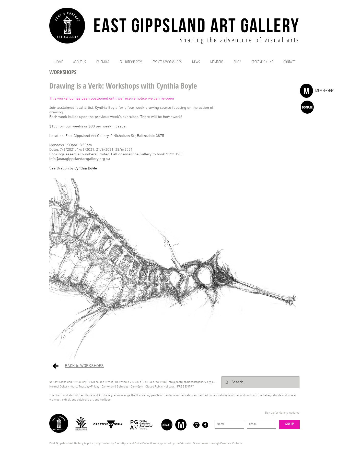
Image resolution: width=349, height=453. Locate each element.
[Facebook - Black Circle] (205, 425)
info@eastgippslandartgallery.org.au (79, 159)
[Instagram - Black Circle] (196, 425)
